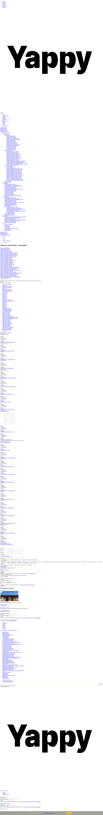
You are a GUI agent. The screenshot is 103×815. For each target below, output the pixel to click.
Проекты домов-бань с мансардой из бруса (8, 256)
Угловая (39, 561)
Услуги (4, 671)
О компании (5, 5)
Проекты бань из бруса (11, 135)
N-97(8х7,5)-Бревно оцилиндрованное (7, 409)
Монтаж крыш (5, 673)
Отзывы (4, 3)
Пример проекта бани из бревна (13, 210)
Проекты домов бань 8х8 (5, 248)
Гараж (53, 561)
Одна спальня (93, 561)
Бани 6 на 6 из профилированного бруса (10, 318)
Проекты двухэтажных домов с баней (14, 156)
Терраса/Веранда (13, 561)
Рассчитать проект (3, 128)
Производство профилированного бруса (10, 667)
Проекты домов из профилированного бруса (15, 180)
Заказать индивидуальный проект (6, 544)
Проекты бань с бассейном (12, 137)
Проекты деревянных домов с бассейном (14, 177)
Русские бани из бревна (7, 310)
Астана (4, 122)
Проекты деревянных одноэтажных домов (14, 169)
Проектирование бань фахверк (8, 661)
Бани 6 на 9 (5, 301)
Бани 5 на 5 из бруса (6, 312)
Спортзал (75, 561)
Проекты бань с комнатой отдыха (13, 139)
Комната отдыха (26, 561)
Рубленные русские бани (7, 309)
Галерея (4, 1)
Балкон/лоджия (65, 561)
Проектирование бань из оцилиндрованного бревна (12, 652)
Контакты (4, 7)
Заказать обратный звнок (5, 630)
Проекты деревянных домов (8, 634)
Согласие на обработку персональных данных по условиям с (19, 617)
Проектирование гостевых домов (9, 653)
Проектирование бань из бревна (8, 654)
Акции (4, 6)
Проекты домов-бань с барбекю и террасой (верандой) (10, 276)
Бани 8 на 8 (5, 307)
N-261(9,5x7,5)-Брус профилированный (7, 490)
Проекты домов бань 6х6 (5, 247)
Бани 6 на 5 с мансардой (7, 286)
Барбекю (20, 561)
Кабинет (79, 561)
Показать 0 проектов (4, 565)
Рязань (4, 116)
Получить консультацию (4, 441)
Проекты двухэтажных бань (12, 143)
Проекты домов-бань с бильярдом (13, 164)
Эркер (88, 561)
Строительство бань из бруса (8, 640)
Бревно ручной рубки (6, 559)
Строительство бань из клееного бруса (10, 641)
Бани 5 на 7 (5, 295)
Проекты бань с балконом (11, 146)
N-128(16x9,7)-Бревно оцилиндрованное (7, 386)
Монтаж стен (5, 676)
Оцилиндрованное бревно (16, 559)
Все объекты (2, 590)
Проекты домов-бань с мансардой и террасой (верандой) (17, 163)
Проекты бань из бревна (11, 136)
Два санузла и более (32, 562)
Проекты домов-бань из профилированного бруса (16, 161)
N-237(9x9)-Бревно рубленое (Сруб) (7, 466)
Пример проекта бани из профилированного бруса (16, 209)
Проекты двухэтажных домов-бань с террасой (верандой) (10, 272)
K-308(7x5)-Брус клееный (5, 450)
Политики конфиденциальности (30, 573)
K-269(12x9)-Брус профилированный (7, 515)
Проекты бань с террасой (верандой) (13, 138)
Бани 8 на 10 (5, 306)
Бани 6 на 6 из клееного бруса (8, 316)
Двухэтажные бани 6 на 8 (7, 308)
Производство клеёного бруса (8, 669)
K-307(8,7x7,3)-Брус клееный (5, 442)
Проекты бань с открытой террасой (13, 144)
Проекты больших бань (11, 140)
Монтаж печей (5, 677)
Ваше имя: (2, 579)
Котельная (20, 562)
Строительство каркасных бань (8, 648)
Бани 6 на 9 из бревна (7, 322)
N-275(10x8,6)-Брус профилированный (7, 523)
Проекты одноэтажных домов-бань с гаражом (8, 253)
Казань (4, 120)
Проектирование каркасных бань (9, 662)
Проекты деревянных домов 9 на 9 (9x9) (14, 174)
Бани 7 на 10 (5, 302)
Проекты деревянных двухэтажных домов (14, 168)
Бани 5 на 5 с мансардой (7, 284)
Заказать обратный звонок (5, 132)
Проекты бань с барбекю (11, 149)
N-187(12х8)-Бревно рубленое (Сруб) (7, 431)
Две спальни (99, 561)
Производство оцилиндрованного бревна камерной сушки (13, 670)
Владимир (4, 117)
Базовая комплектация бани (8, 649)
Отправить (2, 572)
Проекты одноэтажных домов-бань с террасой (8, 252)
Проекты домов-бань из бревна (12, 155)
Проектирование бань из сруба (8, 656)
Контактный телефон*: (4, 580)
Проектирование (6, 651)
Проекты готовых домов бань (5, 250)
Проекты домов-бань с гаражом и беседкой (8, 254)
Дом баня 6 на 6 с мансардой (8, 326)
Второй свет (58, 561)
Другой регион (5, 125)
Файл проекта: (3, 582)
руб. (11, 557)
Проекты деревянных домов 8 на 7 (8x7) (14, 176)
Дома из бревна (10, 166)
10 (6, 541)
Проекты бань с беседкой (11, 141)
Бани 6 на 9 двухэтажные (7, 290)
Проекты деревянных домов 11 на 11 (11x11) (15, 175)
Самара (4, 118)
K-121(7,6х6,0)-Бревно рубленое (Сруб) (7, 474)
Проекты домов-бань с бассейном (13, 153)
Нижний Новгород (6, 119)
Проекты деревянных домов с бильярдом (14, 172)
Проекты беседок (6, 636)
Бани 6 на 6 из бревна (7, 315)
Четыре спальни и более (12, 562)
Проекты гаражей (6, 635)
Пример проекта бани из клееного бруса (14, 208)
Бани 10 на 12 (5, 293)
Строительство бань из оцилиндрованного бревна (12, 644)
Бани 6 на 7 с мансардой (7, 289)
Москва (4, 114)
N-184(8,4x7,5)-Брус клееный (5, 401)
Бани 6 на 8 (5, 298)
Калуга (4, 123)
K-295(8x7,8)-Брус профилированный (7, 350)
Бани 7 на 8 (5, 304)
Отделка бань (5, 674)
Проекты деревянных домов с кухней (14, 171)
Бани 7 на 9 (5, 305)
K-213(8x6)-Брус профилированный (7, 368)
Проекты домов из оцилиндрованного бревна (15, 179)
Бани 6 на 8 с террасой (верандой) (9, 300)
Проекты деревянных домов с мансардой (14, 173)
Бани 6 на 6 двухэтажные (7, 287)
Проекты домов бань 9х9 (5, 249)
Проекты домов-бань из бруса (12, 152)
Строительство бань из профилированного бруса (12, 642)
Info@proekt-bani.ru (13, 620)
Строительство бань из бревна (8, 639)
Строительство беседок (7, 646)
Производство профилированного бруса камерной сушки (13, 665)
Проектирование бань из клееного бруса (10, 658)
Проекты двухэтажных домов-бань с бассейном (9, 273)
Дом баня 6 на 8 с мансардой (8, 327)
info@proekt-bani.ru (13, 630)
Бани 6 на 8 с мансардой (7, 299)
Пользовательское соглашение (8, 681)
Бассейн (3, 561)
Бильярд (7, 561)
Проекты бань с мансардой (12, 142)
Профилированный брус (33, 559)
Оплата (4, 793)
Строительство (5, 637)
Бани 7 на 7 (5, 303)
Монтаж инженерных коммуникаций (9, 675)
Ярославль (4, 121)
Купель (35, 561)
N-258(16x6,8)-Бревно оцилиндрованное (7, 457)
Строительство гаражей (7, 645)
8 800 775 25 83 (3, 129)
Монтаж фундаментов (7, 672)
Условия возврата (6, 794)
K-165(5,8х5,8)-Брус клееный (5, 332)
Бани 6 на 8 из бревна (7, 324)
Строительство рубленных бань (8, 643)
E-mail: (1, 581)
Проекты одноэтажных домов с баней (14, 154)
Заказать (1, 281)
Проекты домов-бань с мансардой (13, 157)
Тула (3, 124)
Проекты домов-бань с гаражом (12, 151)
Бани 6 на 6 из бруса (6, 314)
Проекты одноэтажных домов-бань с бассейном (9, 255)
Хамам (70, 561)
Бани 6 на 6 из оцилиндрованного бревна (10, 317)
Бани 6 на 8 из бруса (6, 325)
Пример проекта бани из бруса (12, 207)
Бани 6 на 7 (5, 288)
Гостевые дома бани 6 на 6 (7, 319)
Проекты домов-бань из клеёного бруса (14, 158)
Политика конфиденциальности (49, 813)
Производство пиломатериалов (8, 668)
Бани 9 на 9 (5, 330)
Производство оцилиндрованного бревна (10, 664)
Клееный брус (25, 559)
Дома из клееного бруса (11, 167)
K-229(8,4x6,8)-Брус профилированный (7, 359)
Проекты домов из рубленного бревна (14, 178)
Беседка (44, 561)
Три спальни (4, 562)
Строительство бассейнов (7, 647)
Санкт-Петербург (6, 115)
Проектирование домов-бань (8, 660)
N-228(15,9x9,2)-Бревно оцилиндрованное (8, 377)
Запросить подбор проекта (5, 543)
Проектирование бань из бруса (8, 655)
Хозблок (84, 561)
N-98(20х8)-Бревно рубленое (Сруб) (7, 394)
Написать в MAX (3, 131)
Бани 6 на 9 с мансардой (7, 291)
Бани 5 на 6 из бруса (6, 313)
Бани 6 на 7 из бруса (6, 320)
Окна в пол (25, 562)
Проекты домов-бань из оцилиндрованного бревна (9, 267)
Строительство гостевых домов (8, 638)
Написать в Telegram (4, 130)
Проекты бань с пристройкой (12, 145)
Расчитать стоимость (4, 576)
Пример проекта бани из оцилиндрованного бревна (16, 211)
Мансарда (49, 561)
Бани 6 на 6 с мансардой (7, 328)
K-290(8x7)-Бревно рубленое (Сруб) (7, 499)
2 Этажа (7, 555)
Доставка (4, 792)
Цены (4, 4)
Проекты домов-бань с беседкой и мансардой (8, 275)
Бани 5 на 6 (5, 285)
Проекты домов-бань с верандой (6, 266)
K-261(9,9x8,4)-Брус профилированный (7, 342)
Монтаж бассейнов (6, 678)
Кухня (31, 561)
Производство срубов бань (7, 666)
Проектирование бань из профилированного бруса (12, 657)
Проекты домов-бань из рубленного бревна (15, 162)
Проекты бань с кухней (11, 147)
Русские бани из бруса (7, 311)
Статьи (4, 2)
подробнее (2, 341)
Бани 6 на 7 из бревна (7, 321)
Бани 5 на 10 (5, 294)
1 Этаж (3, 555)
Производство (5, 663)
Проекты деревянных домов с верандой (14, 170)
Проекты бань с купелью (11, 148)
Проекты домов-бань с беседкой (6, 265)
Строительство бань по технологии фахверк (11, 650)
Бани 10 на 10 (5, 292)
